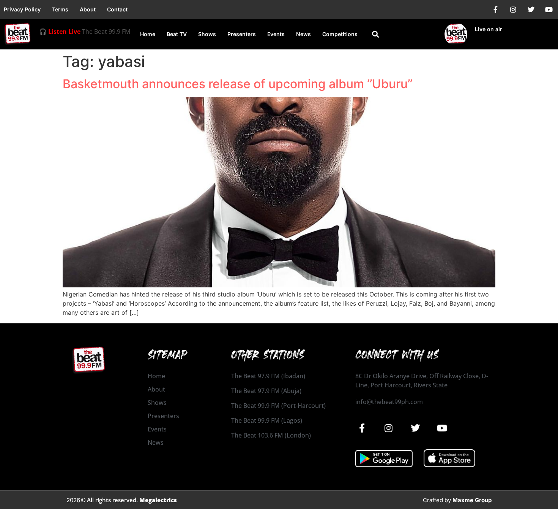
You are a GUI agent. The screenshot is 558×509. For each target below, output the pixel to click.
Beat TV (177, 34)
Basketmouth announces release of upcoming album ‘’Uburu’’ (237, 83)
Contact (117, 9)
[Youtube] (548, 9)
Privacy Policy (22, 9)
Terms (60, 9)
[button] (375, 34)
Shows (207, 34)
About (88, 9)
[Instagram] (513, 9)
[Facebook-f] (495, 9)
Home (147, 34)
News (303, 34)
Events (276, 34)
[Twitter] (531, 9)
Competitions (340, 34)
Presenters (241, 34)
